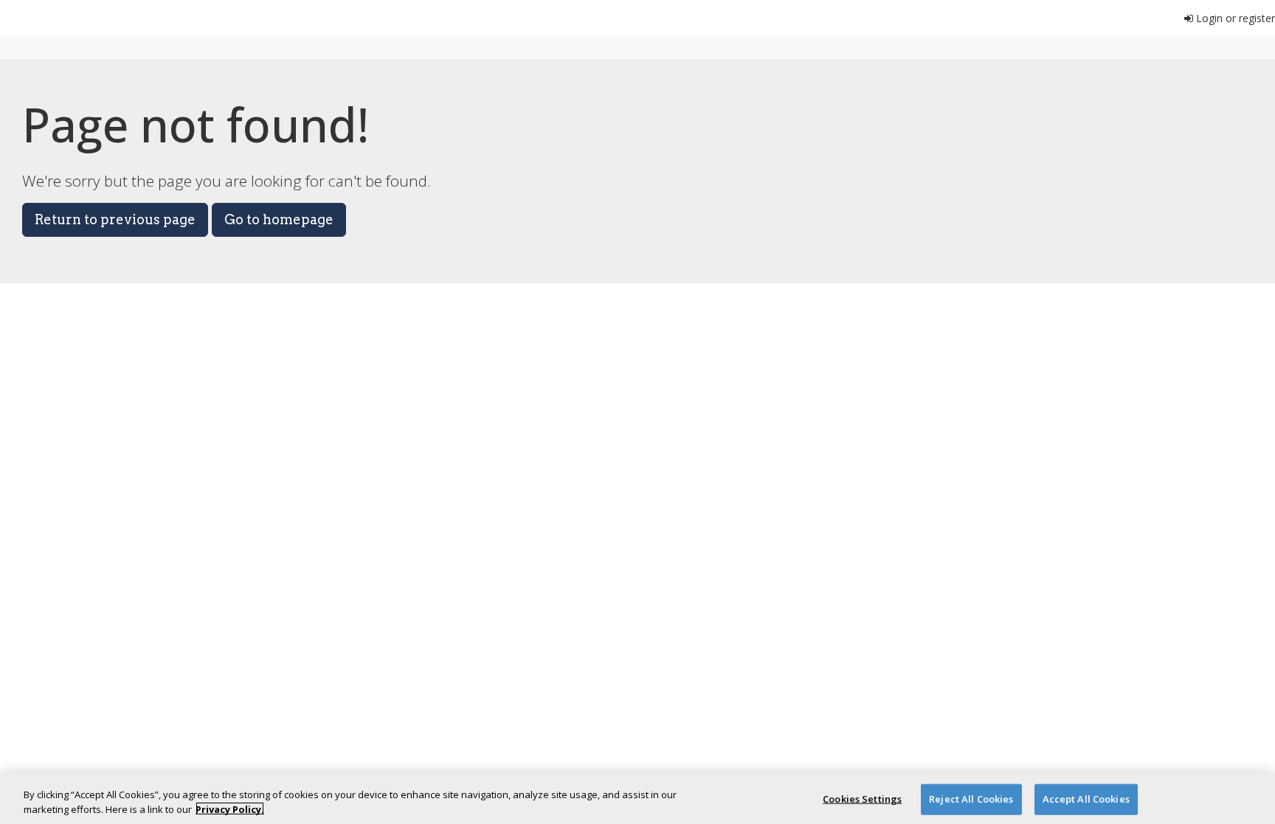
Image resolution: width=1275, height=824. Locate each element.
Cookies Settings (862, 799)
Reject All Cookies (971, 799)
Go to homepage (279, 219)
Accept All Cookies (1086, 799)
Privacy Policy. (230, 808)
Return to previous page (115, 219)
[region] (637, 798)
